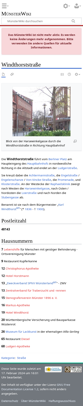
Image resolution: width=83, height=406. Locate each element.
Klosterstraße (10, 184)
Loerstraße (29, 193)
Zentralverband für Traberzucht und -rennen (36, 290)
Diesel (25, 339)
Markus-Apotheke (18, 305)
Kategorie (8, 358)
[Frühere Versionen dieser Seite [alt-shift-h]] (69, 74)
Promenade (66, 180)
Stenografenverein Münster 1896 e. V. (31, 298)
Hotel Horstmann (17, 276)
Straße (21, 358)
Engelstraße (69, 175)
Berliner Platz (57, 159)
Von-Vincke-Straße (38, 180)
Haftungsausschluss (62, 401)
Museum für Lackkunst (21, 331)
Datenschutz (9, 401)
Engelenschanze (12, 180)
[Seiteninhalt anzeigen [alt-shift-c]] (3, 74)
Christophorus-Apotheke (22, 268)
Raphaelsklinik (60, 184)
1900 (39, 209)
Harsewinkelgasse (37, 188)
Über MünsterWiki (33, 401)
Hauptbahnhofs (37, 163)
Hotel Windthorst (17, 312)
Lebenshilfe (12, 249)
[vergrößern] (75, 141)
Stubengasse (10, 197)
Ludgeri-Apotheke (18, 346)
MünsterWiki (16, 14)
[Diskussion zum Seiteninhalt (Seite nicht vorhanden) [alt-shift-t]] (12, 74)
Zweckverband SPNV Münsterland (32, 283)
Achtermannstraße (42, 175)
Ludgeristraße (67, 168)
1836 (28, 209)
